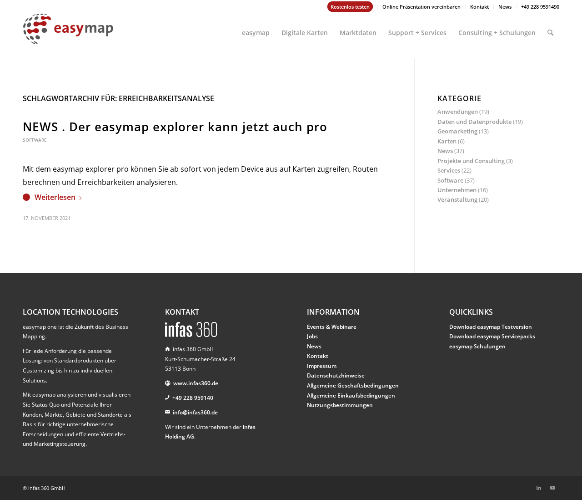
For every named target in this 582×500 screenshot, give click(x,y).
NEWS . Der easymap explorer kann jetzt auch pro (175, 126)
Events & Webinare (331, 327)
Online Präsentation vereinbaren (421, 6)
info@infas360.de (195, 412)
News (505, 6)
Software (35, 140)
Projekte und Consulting (471, 161)
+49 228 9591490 (540, 6)
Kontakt (479, 6)
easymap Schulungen (477, 346)
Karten (447, 141)
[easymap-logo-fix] (68, 36)
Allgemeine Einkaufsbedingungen (351, 395)
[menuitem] (350, 7)
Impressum (321, 366)
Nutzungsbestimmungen (340, 405)
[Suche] (550, 28)
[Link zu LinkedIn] (539, 488)
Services (448, 170)
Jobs (312, 336)
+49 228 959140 (192, 398)
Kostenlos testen (350, 6)
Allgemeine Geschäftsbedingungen (353, 385)
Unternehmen (457, 190)
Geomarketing (457, 131)
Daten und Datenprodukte (474, 121)
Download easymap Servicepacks (492, 336)
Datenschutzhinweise (336, 375)
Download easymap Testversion (490, 327)
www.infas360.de (195, 383)
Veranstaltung (457, 199)
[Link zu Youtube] (552, 488)
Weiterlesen (55, 197)
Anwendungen (457, 111)
